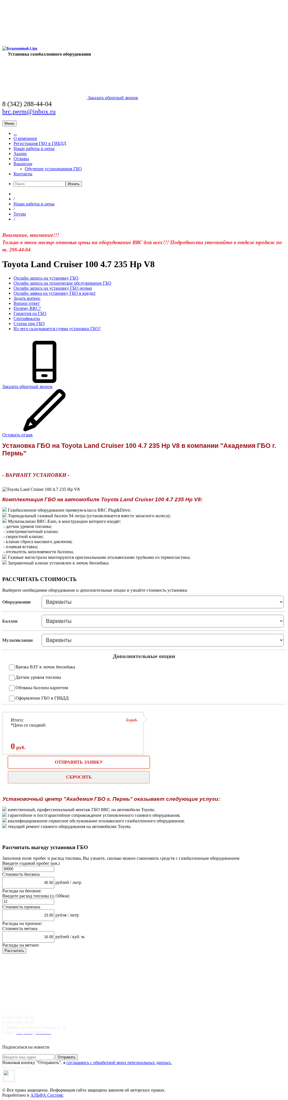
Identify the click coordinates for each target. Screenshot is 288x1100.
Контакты (23, 173)
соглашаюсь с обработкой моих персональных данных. (119, 1062)
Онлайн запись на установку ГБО (46, 278)
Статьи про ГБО (29, 323)
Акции (20, 153)
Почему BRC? (27, 308)
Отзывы (21, 158)
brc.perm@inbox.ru (29, 111)
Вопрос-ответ (27, 303)
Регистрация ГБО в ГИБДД (40, 143)
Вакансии (23, 163)
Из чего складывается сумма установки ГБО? (57, 328)
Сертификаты (27, 318)
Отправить (67, 1057)
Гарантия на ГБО (30, 313)
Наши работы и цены (34, 148)
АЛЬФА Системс (47, 1095)
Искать (74, 184)
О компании (25, 138)
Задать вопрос (27, 298)
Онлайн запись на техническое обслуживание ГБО (62, 283)
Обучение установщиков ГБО (53, 168)
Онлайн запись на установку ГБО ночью (53, 288)
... (15, 133)
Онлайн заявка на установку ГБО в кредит (55, 293)
